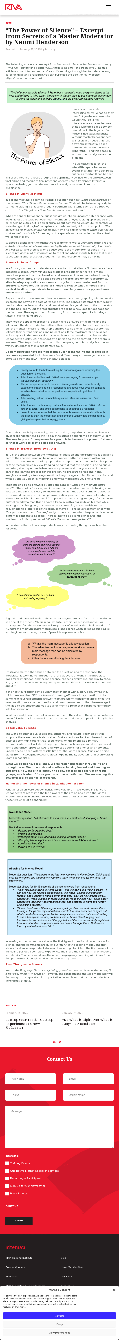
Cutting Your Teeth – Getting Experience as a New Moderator (29, 1024)
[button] (114, 1289)
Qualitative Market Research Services (34, 1170)
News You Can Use (72, 1267)
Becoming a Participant (25, 1178)
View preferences (59, 1332)
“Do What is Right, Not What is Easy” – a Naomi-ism (87, 1022)
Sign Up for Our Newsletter (27, 1185)
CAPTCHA (11, 1206)
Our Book (66, 1276)
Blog (63, 1258)
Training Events (20, 1163)
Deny (59, 1324)
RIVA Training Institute (19, 1258)
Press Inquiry (18, 1193)
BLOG (8, 23)
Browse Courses (15, 1267)
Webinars (11, 1276)
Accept (59, 1315)
